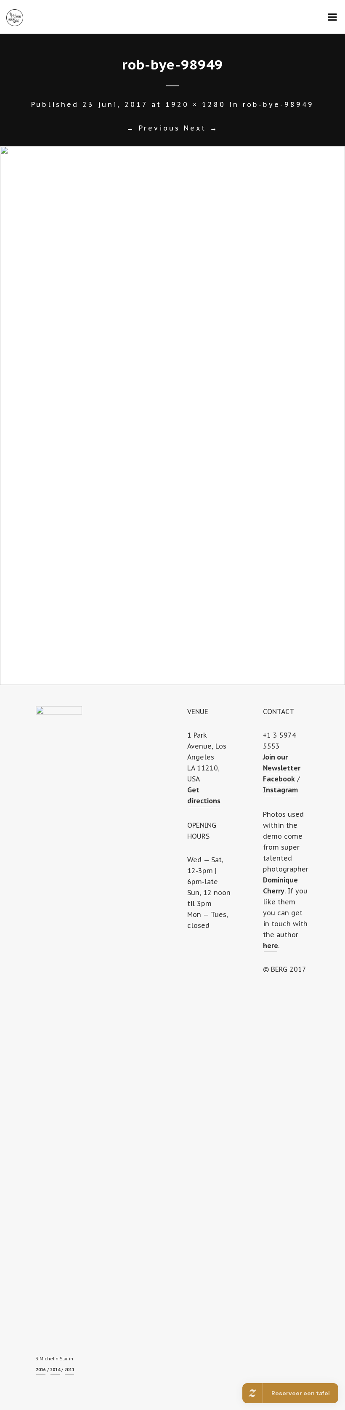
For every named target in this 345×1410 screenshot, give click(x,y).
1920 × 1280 (195, 104)
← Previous (153, 128)
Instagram (280, 790)
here (270, 945)
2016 (41, 1370)
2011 (69, 1370)
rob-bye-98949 (278, 104)
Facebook (279, 779)
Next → (201, 128)
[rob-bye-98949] (172, 415)
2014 (55, 1370)
